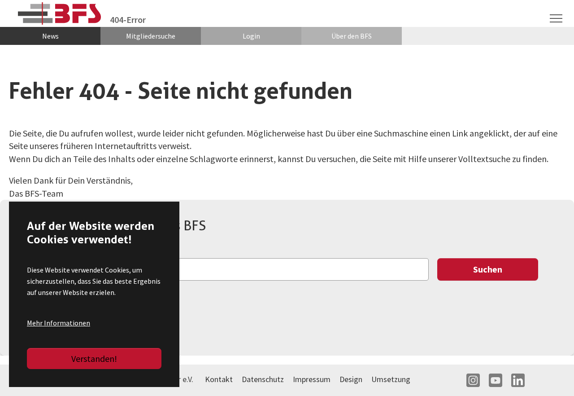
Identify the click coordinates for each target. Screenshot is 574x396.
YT (495, 380)
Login (251, 35)
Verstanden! (94, 358)
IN (473, 380)
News (50, 35)
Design (350, 379)
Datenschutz (263, 379)
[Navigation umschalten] (556, 18)
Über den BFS (351, 35)
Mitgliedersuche (150, 35)
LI (518, 380)
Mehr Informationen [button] (58, 322)
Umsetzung (390, 379)
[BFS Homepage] (59, 14)
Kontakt (219, 379)
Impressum (311, 379)
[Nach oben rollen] (551, 373)
